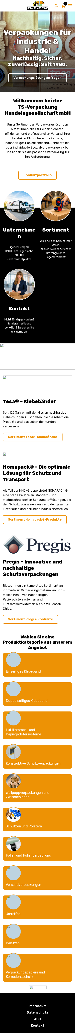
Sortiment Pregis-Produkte (30, 619)
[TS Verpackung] (37, 5)
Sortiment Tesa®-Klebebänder (32, 437)
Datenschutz (37, 1012)
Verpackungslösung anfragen (37, 78)
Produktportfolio (37, 175)
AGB (37, 1019)
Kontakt (37, 1025)
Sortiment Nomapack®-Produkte (35, 519)
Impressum (37, 1006)
